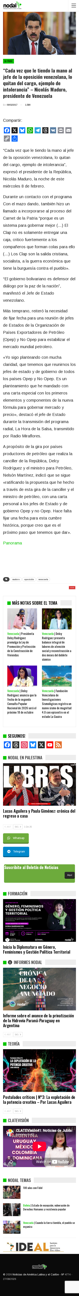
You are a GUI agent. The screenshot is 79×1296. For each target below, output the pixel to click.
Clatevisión (18, 1120)
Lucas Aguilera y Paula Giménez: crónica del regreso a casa (39, 813)
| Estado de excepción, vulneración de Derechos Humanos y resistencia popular (46, 1207)
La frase (8, 61)
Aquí (69, 875)
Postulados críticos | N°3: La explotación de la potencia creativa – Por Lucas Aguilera (39, 1099)
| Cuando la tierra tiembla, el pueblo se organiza (49, 1224)
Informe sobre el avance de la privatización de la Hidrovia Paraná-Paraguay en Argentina (38, 1020)
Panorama (12, 543)
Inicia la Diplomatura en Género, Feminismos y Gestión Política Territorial (36, 949)
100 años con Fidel (32, 1187)
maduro (16, 579)
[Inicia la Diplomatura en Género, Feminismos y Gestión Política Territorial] (39, 920)
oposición (29, 579)
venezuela (43, 579)
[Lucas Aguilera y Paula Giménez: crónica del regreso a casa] (39, 784)
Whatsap (19, 838)
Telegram (19, 851)
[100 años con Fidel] (11, 1192)
